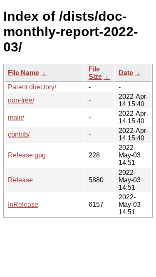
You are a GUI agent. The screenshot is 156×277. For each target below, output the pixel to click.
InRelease (23, 204)
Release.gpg (27, 155)
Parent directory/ (32, 87)
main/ (16, 117)
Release (20, 180)
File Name (23, 72)
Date (126, 72)
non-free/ (21, 100)
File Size (95, 73)
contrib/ (19, 134)
